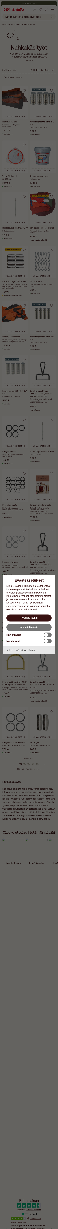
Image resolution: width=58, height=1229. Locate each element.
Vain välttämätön (29, 627)
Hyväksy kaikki (29, 617)
